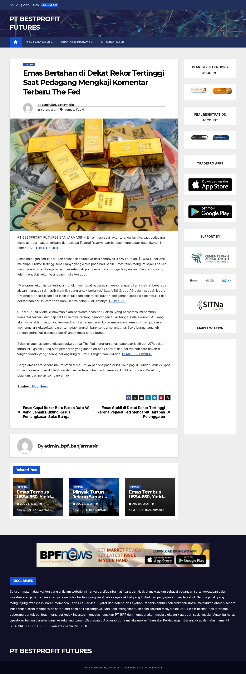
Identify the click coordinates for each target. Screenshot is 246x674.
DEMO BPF (117, 301)
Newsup (138, 667)
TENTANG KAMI (38, 42)
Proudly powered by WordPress (102, 667)
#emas (69, 109)
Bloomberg (40, 386)
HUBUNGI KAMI (112, 42)
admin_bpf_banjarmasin (58, 104)
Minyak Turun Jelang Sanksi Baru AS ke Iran (90, 496)
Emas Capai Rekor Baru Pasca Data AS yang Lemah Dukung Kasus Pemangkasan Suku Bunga (56, 412)
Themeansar (155, 667)
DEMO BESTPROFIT (137, 354)
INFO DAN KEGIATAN (77, 42)
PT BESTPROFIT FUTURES (50, 651)
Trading (29, 64)
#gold (80, 109)
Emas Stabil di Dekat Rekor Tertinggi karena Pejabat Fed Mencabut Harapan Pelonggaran (131, 412)
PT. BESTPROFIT (46, 248)
